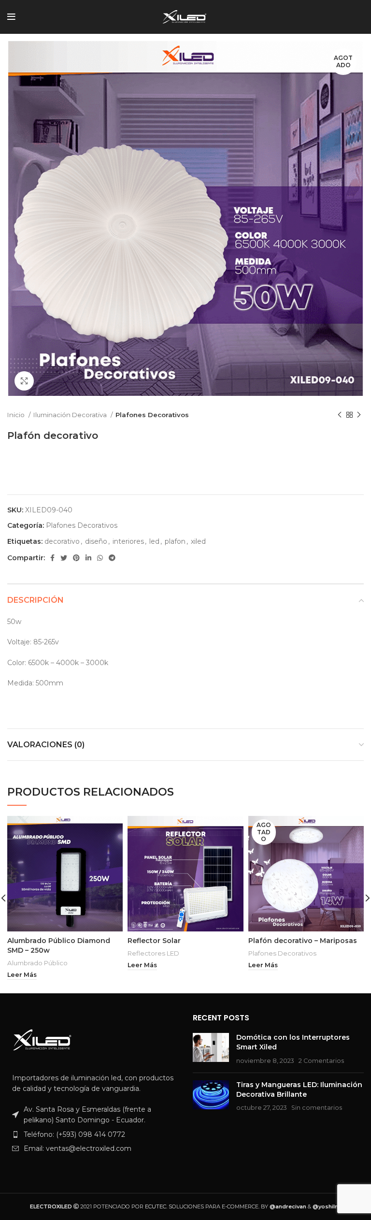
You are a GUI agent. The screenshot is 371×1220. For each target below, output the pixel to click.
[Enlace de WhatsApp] (100, 558)
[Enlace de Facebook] (52, 558)
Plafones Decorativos (152, 415)
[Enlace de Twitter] (63, 558)
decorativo (62, 541)
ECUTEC (155, 1206)
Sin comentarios (316, 1107)
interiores (128, 541)
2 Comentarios (321, 1060)
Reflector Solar (154, 940)
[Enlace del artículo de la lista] (92, 1134)
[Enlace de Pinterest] (76, 558)
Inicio (16, 415)
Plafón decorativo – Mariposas (302, 940)
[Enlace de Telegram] (112, 558)
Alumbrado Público (37, 963)
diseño (96, 541)
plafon (175, 541)
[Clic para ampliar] (24, 381)
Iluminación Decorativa (70, 415)
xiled (198, 541)
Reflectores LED (153, 953)
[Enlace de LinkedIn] (88, 558)
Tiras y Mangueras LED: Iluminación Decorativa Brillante (299, 1089)
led (154, 541)
